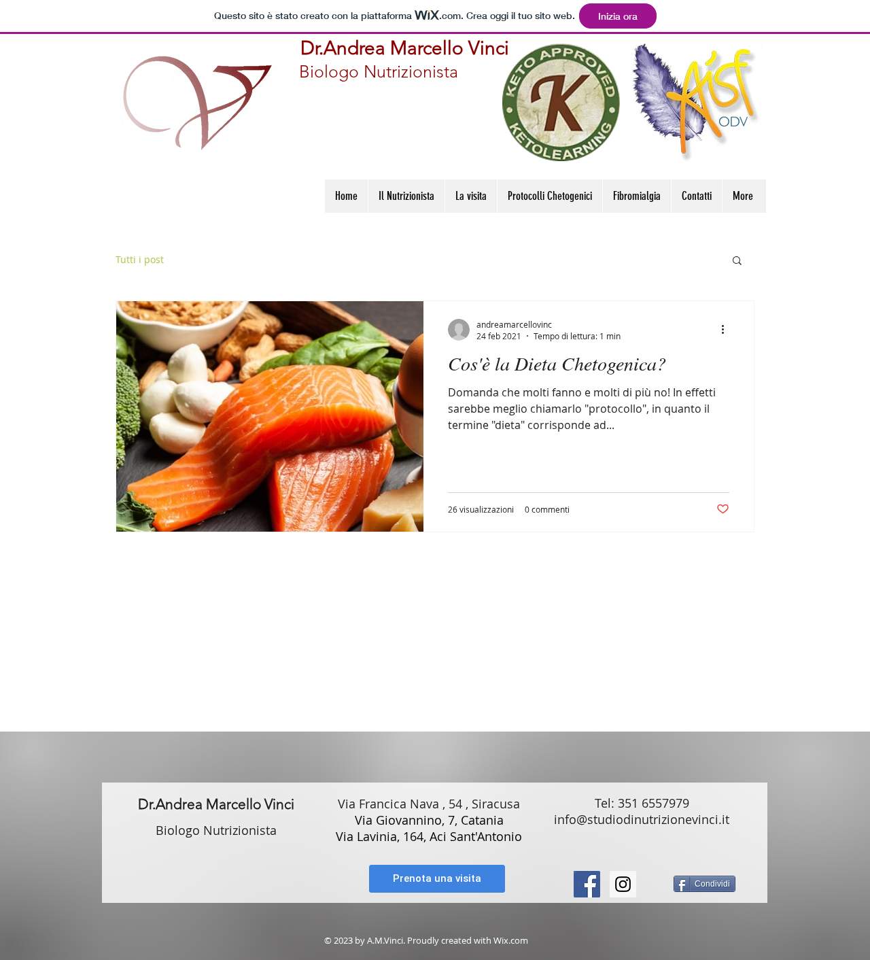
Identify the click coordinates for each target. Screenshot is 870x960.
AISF (344, 677)
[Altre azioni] (727, 330)
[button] (737, 261)
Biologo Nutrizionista (378, 71)
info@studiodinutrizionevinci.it (641, 819)
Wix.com (510, 940)
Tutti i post (140, 259)
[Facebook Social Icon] (587, 884)
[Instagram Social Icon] (623, 884)
